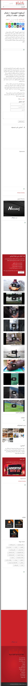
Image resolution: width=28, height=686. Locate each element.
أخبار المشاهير (11, 552)
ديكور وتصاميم (12, 549)
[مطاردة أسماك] (14, 379)
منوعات (15, 560)
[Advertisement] (14, 170)
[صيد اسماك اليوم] (14, 325)
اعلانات (16, 547)
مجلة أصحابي (20, 19)
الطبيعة (22, 547)
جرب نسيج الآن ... (14, 641)
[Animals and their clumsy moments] (14, 339)
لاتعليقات (11, 21)
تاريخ (22, 565)
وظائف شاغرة (8, 560)
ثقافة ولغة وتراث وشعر (13, 562)
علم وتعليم (16, 565)
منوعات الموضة (20, 555)
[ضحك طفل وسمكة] (14, 298)
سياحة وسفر (21, 549)
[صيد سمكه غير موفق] (14, 312)
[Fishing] (14, 392)
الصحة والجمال (11, 555)
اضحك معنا (9, 547)
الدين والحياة (12, 544)
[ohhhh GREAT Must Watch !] (14, 285)
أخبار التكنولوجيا (20, 552)
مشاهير (21, 562)
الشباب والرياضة (20, 557)
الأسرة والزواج (20, 544)
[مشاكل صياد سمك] (14, 352)
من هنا (20, 272)
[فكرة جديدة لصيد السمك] (14, 366)
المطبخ (22, 560)
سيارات (20, 21)
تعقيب (23, 98)
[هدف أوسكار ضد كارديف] (14, 406)
